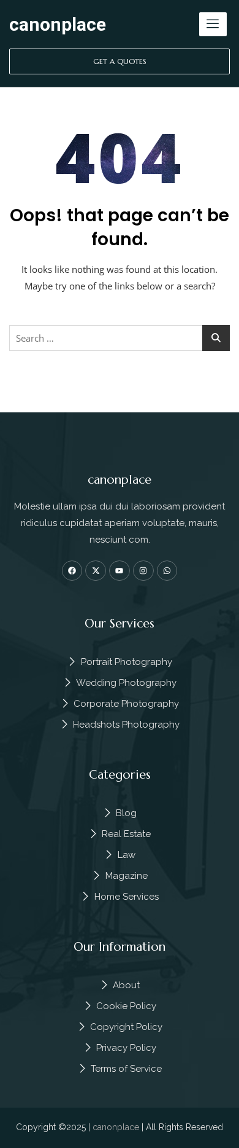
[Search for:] (119, 338)
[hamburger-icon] (213, 24)
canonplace (57, 24)
